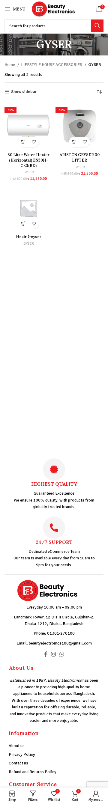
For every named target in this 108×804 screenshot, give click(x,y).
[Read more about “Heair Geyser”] (23, 223)
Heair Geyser (28, 236)
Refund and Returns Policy (32, 771)
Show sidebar (24, 91)
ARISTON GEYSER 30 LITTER (80, 157)
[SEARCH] (97, 25)
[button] (23, 142)
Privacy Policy (22, 754)
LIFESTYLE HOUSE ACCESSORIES (52, 64)
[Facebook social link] (45, 654)
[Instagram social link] (53, 654)
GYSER (28, 172)
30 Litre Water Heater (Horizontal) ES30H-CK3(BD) (29, 160)
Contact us (18, 763)
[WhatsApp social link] (62, 654)
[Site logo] (58, 8)
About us (17, 745)
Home (10, 64)
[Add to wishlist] (33, 142)
